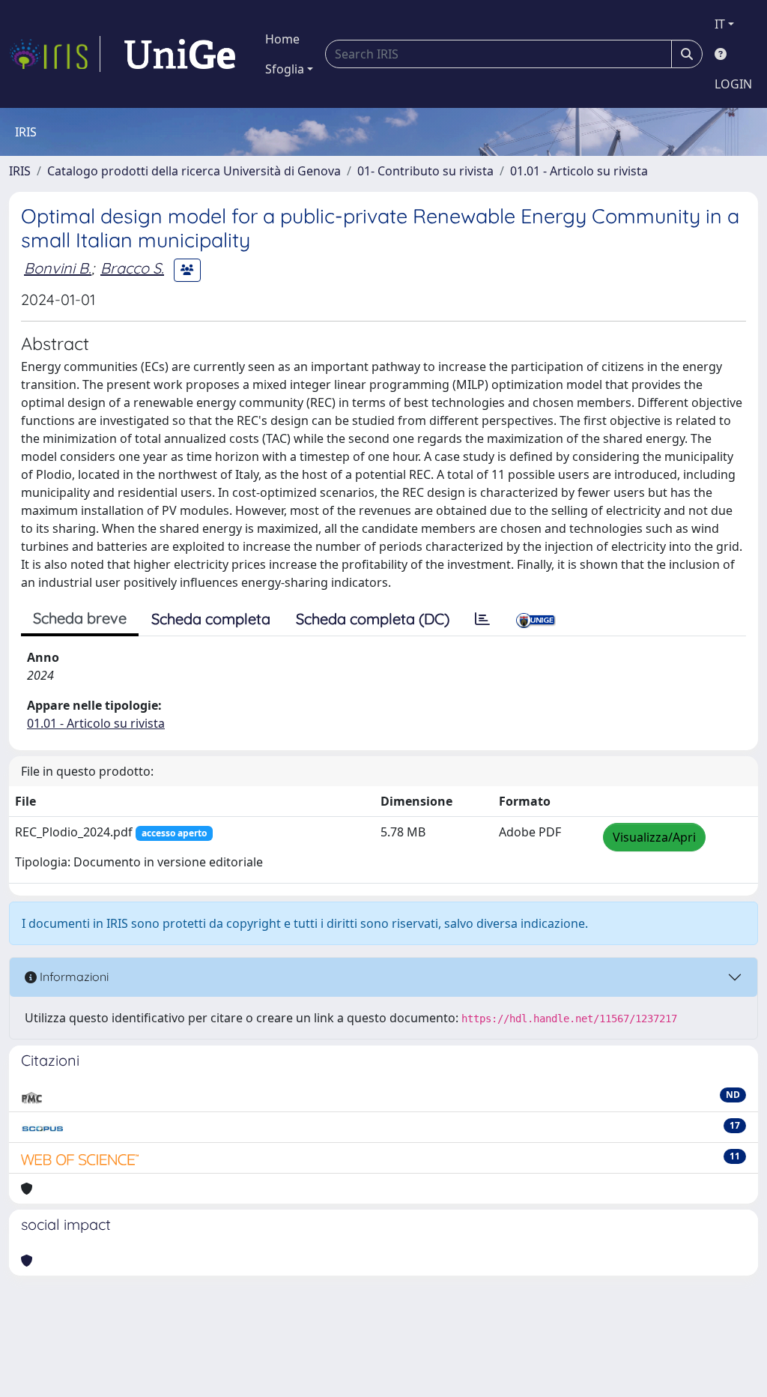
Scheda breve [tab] (80, 618)
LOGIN (733, 84)
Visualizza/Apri (654, 837)
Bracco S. (132, 268)
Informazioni (73, 976)
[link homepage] (54, 54)
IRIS (20, 171)
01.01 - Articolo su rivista (579, 171)
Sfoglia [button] (284, 69)
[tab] (482, 619)
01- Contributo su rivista (425, 171)
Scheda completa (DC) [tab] (372, 618)
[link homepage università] (179, 54)
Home (282, 39)
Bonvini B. (57, 268)
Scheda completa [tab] (210, 618)
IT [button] (720, 24)
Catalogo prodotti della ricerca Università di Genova (194, 171)
